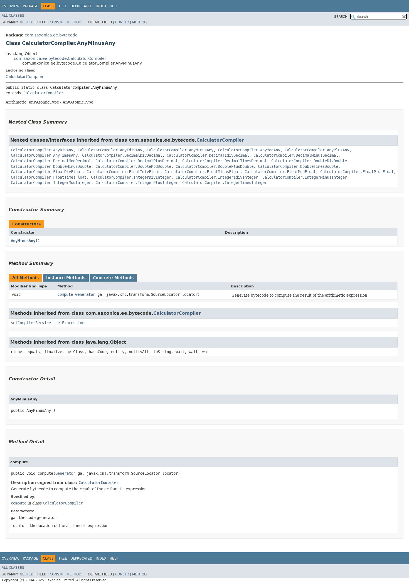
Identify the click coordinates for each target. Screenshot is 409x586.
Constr (56, 22)
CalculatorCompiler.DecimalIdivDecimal (208, 155)
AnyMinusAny (23, 240)
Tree (62, 6)
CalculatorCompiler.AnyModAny (249, 150)
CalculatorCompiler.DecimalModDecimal (51, 161)
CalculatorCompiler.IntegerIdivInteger (217, 177)
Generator (85, 294)
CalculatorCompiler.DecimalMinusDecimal (295, 155)
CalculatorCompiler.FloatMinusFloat (202, 171)
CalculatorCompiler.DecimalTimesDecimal (224, 161)
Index (101, 6)
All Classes (13, 16)
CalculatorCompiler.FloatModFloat (280, 171)
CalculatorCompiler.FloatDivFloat (46, 171)
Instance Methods (65, 277)
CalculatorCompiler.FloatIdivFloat (123, 171)
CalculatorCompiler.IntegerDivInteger (131, 177)
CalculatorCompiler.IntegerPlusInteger (136, 182)
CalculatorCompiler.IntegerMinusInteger (304, 177)
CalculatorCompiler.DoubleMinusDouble (51, 166)
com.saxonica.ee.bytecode (51, 35)
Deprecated (81, 6)
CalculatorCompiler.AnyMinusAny (180, 150)
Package (30, 6)
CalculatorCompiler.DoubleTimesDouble (298, 166)
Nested (26, 22)
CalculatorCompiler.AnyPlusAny (317, 150)
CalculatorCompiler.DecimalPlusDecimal (136, 161)
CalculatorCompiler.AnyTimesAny (44, 155)
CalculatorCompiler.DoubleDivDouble (309, 161)
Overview (10, 6)
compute (65, 294)
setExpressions (71, 323)
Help (114, 6)
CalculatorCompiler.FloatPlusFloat (357, 171)
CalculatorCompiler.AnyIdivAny (110, 150)
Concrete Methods (113, 277)
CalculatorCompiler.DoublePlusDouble (214, 166)
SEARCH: (341, 17)
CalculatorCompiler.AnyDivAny (42, 150)
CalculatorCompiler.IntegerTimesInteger (224, 182)
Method (74, 22)
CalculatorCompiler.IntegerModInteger (51, 182)
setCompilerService (31, 323)
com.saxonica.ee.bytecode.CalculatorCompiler (60, 58)
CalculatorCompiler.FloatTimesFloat (49, 177)
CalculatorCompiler (25, 76)
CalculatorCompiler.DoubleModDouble (133, 166)
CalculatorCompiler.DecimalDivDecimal (122, 155)
